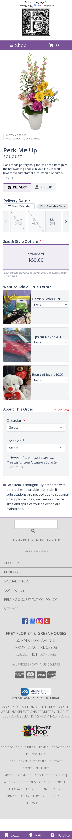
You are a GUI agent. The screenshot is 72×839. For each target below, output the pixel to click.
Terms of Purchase (48, 796)
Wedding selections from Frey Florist (35, 711)
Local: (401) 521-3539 (36, 654)
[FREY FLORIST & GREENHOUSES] (36, 34)
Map (37, 835)
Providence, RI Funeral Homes (24, 747)
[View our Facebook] (25, 623)
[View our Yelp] (47, 623)
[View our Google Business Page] (32, 623)
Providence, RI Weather (28, 761)
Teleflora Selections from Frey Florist (36, 716)
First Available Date (52, 206)
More (9, 177)
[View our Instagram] (39, 623)
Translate (48, 6)
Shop (20, 45)
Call (13, 835)
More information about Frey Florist (35, 707)
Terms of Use (36, 803)
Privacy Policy (17, 796)
